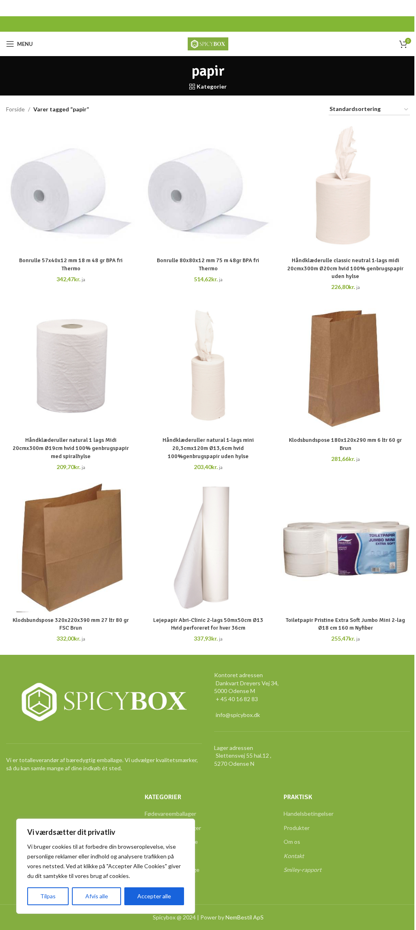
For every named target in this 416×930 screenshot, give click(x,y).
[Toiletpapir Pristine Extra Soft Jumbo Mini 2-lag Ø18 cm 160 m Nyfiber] (345, 547)
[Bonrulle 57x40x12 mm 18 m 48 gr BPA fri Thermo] (70, 188)
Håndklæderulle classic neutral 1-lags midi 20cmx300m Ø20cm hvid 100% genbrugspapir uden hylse (345, 268)
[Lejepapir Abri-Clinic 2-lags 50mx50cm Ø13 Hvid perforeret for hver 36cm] (208, 547)
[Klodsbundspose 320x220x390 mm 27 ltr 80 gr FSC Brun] (70, 547)
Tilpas (48, 896)
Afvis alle (96, 896)
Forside (15, 109)
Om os (292, 841)
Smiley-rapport (302, 869)
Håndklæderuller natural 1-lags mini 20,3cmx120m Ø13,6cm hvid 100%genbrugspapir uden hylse (208, 448)
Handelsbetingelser (309, 813)
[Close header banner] (406, 8)
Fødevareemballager (170, 813)
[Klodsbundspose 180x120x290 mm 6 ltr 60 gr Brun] (345, 367)
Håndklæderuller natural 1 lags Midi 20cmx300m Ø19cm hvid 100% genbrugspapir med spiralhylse (71, 448)
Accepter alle (154, 896)
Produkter (297, 827)
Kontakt (294, 855)
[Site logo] (208, 43)
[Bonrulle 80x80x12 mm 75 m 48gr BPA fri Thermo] (208, 188)
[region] (105, 866)
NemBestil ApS (244, 917)
